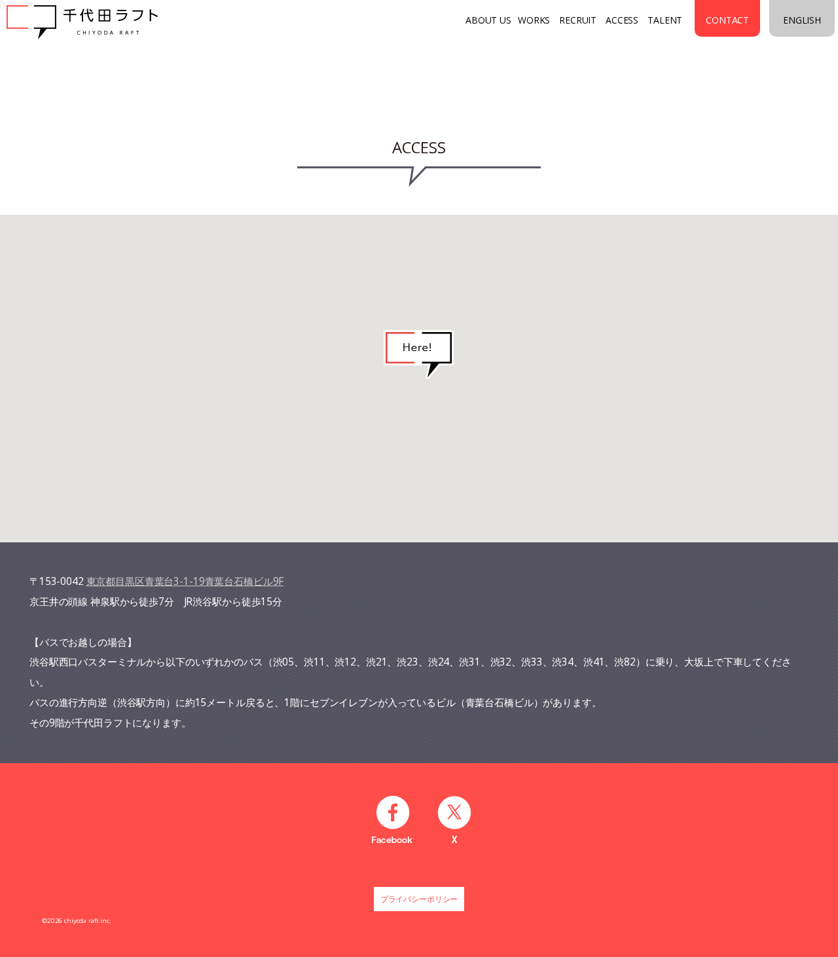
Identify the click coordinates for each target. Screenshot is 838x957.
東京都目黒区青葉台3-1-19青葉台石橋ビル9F (185, 581)
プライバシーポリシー (419, 899)
